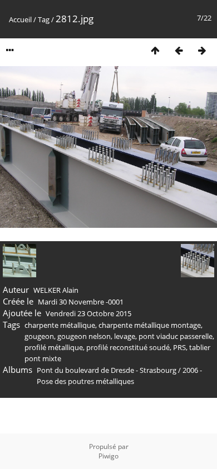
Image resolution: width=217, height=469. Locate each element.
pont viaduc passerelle (176, 336)
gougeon (39, 336)
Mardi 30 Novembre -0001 (81, 302)
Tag (44, 19)
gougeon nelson (84, 336)
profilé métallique (53, 347)
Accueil (20, 19)
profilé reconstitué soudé (128, 347)
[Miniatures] (155, 50)
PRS (179, 347)
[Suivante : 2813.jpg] (202, 50)
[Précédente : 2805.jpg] (178, 50)
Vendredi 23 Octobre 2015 (88, 313)
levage (124, 336)
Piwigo (108, 456)
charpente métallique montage (149, 325)
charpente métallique (59, 325)
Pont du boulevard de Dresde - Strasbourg (106, 370)
